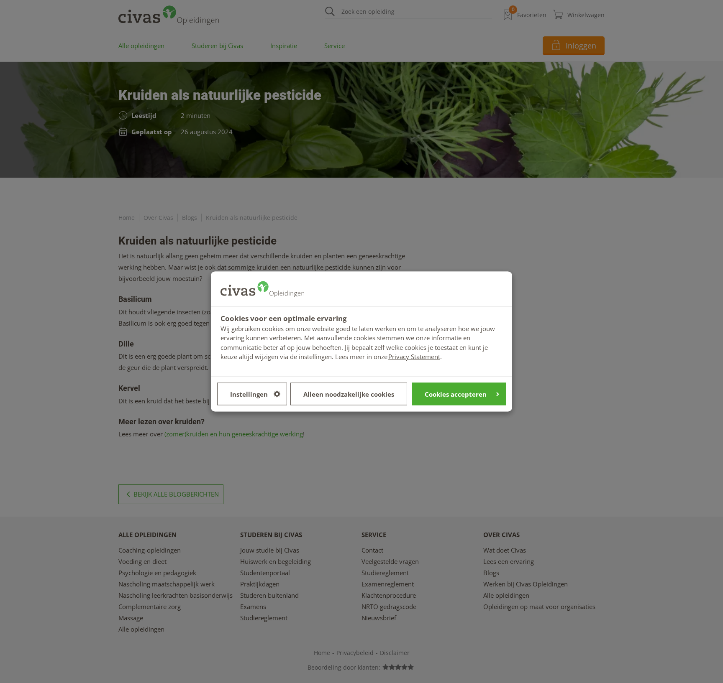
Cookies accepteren (456, 394)
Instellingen (249, 394)
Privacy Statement (414, 356)
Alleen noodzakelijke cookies (348, 394)
